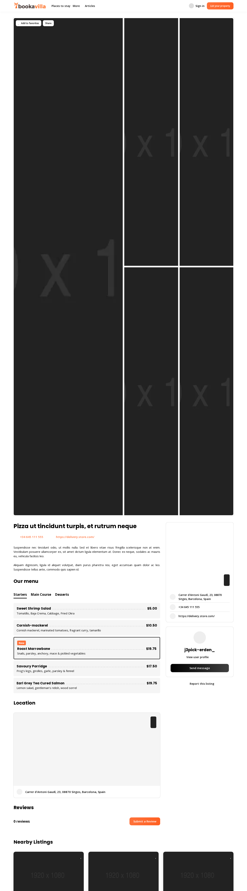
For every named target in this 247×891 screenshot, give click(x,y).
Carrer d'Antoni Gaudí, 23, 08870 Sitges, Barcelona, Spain (65, 792)
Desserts (62, 594)
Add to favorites (29, 23)
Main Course (41, 594)
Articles (90, 6)
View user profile (197, 657)
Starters (20, 594)
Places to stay (61, 6)
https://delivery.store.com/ (75, 537)
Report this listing (201, 683)
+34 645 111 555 (31, 537)
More (76, 6)
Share (48, 23)
